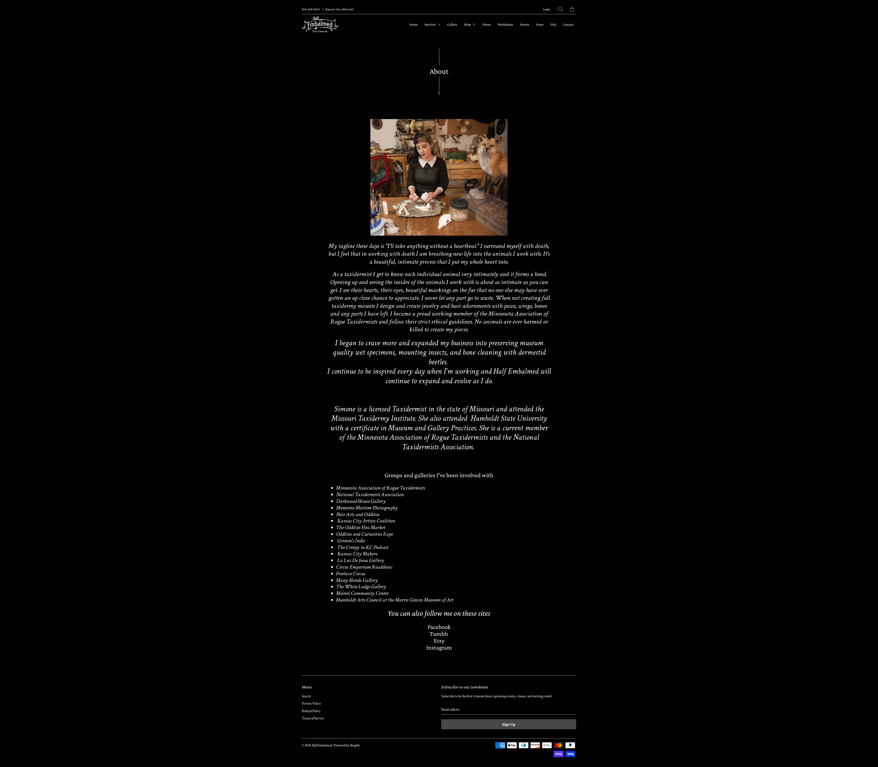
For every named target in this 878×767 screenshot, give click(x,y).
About (486, 24)
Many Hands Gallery (357, 580)
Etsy (439, 640)
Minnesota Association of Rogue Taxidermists (380, 487)
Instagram (439, 647)
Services (430, 24)
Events (524, 24)
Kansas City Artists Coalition (366, 520)
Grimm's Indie (351, 540)
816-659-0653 (311, 9)
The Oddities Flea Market (360, 527)
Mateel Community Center (362, 593)
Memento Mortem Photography (367, 507)
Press (539, 24)
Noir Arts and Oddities (358, 514)
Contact (568, 24)
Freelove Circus (350, 573)
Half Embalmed (322, 745)
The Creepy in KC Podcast (362, 547)
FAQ (553, 24)
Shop (468, 24)
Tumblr (439, 633)
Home (414, 24)
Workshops (505, 24)
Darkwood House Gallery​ (361, 501)
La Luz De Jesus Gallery (360, 560)
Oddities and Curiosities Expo (364, 534)
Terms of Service (313, 718)
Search (306, 696)
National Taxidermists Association (370, 494)
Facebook (439, 626)
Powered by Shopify (347, 745)
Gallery (452, 24)
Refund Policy (311, 711)
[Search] (560, 9)
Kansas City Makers (356, 553)
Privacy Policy (311, 703)
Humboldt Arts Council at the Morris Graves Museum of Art (394, 599)
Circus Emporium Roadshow (364, 566)
